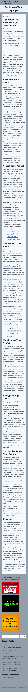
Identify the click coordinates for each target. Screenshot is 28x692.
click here (18, 579)
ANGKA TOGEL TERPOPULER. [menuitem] (13, 75)
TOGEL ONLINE (6, 16)
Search (3, 634)
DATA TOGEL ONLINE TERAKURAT (16, 688)
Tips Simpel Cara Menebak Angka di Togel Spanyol (12, 22)
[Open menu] (25, 3)
